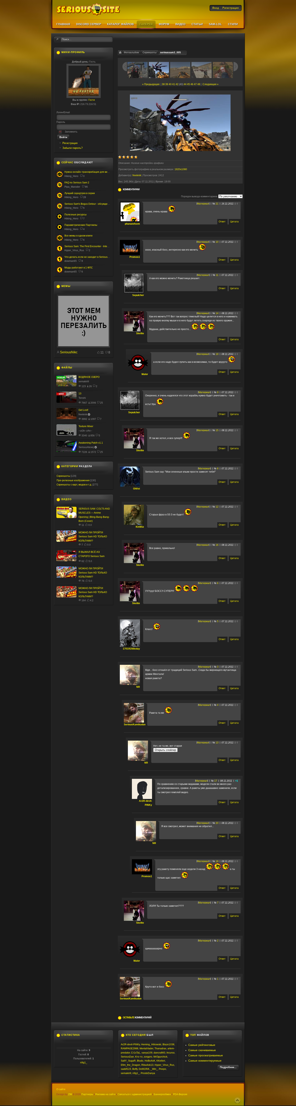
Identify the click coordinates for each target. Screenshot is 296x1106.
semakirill (84, 381)
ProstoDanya (148, 1073)
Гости (91, 100)
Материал (203, 203)
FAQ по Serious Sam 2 (76, 182)
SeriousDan (127, 1056)
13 (217, 742)
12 (217, 506)
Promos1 (134, 257)
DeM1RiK (144, 1069)
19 (217, 354)
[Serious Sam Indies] (59, 208)
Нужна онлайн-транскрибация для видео (88, 172)
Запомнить (71, 131)
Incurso (171, 1052)
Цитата (234, 221)
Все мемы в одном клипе (78, 235)
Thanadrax (160, 1048)
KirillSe (140, 526)
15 (217, 430)
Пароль (60, 122)
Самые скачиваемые (202, 1050)
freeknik (136, 175)
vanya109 (147, 1052)
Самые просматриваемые (205, 1055)
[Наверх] (237, 1100)
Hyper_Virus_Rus (74, 250)
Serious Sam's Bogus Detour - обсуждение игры (91, 203)
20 (217, 823)
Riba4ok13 (147, 1065)
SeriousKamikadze (135, 724)
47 (195, 84)
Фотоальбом (131, 52)
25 (101, 402)
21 (217, 203)
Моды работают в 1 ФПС (78, 267)
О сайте (60, 1089)
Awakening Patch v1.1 (91, 442)
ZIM (70, 1094)
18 (217, 861)
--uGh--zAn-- (85, 430)
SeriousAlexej (86, 447)
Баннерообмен (162, 1094)
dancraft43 (159, 1052)
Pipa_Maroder (72, 186)
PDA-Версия (180, 1094)
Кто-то (139, 1056)
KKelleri (160, 1060)
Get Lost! (83, 410)
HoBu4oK (150, 1060)
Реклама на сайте (105, 1094)
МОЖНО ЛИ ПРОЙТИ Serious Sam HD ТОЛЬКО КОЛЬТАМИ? (93, 536)
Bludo (140, 1060)
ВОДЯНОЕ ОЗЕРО (89, 377)
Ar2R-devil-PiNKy (130, 1044)
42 (177, 84)
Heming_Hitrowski (151, 1044)
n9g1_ (83, 1062)
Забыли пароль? (72, 147)
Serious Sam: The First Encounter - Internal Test (90, 246)
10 (217, 242)
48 (198, 84)
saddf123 (126, 1069)
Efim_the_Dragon (130, 1065)
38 (163, 84)
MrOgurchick (160, 1056)
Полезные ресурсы (75, 214)
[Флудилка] (59, 176)
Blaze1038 (168, 1044)
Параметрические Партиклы (80, 225)
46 (191, 84)
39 (166, 84)
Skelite (140, 333)
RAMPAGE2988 (129, 1048)
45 (188, 84)
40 (170, 84)
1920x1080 (181, 169)
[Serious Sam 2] (59, 187)
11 (217, 275)
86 (86, 186)
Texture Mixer (86, 426)
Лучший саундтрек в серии (79, 193)
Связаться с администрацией (135, 1094)
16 (217, 545)
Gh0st (136, 488)
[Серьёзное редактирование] (59, 219)
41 (173, 84)
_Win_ (154, 1069)
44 (185, 84)
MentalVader (146, 1048)
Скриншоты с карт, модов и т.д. (74, 484)
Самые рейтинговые (201, 1044)
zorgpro (148, 1056)
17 (215, 780)
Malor (145, 374)
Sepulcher (138, 295)
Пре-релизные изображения (73, 480)
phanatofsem (132, 223)
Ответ (222, 221)
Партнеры (87, 1094)
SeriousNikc (69, 352)
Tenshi (82, 398)
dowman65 (70, 261)
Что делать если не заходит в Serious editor (89, 257)
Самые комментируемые (204, 1060)
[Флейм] (59, 197)
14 (217, 313)
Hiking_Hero (71, 176)
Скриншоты (149, 52)
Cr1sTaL (135, 1052)
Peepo (162, 1069)
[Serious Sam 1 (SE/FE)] (59, 251)
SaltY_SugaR (128, 1060)
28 (84, 197)
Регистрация (70, 143)
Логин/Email (63, 112)
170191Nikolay (131, 648)
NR (138, 687)
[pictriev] (83, 346)
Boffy (135, 1069)
